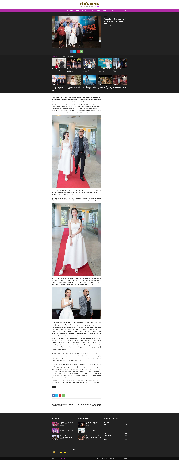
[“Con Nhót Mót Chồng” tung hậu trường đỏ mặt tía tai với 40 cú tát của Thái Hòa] (120, 80)
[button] (125, 11)
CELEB (71, 10)
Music (115, 66)
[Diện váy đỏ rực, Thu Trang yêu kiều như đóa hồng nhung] (59, 63)
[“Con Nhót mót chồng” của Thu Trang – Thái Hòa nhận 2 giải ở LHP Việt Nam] (74, 63)
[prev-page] (124, 56)
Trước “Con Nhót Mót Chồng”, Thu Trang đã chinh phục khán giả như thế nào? (73, 87)
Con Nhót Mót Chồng (60, 387)
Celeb (54, 66)
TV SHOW (84, 10)
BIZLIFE (111, 10)
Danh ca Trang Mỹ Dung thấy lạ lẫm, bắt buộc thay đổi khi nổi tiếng (62, 405)
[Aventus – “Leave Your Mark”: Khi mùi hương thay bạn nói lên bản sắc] (55, 437)
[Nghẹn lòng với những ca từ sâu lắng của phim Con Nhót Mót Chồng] (120, 63)
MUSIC (77, 10)
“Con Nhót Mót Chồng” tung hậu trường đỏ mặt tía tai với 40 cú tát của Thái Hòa (119, 87)
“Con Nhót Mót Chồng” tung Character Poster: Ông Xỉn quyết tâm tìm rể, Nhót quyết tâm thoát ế (105, 87)
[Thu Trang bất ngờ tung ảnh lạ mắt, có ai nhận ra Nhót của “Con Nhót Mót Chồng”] (89, 80)
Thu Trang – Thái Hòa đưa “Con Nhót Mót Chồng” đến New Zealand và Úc (104, 70)
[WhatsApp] (81, 51)
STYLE (104, 10)
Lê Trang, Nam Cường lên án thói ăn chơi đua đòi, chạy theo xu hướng (89, 405)
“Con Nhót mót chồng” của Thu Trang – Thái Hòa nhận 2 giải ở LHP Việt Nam (73, 70)
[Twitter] (74, 51)
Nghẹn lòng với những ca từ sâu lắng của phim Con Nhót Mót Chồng (119, 70)
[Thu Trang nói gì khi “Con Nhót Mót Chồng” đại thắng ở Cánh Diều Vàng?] (89, 63)
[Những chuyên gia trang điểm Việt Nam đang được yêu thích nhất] (81, 437)
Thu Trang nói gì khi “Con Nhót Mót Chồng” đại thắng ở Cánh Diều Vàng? (89, 70)
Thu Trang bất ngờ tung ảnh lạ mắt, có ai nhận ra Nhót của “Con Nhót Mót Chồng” (89, 87)
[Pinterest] (78, 51)
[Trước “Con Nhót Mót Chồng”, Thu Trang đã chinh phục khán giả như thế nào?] (74, 80)
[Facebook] (71, 51)
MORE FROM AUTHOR (68, 56)
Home (66, 10)
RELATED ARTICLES (56, 56)
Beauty (98, 10)
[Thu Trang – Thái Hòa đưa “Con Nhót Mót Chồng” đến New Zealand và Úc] (105, 63)
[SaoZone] (89, 5)
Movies (91, 10)
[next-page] (126, 56)
